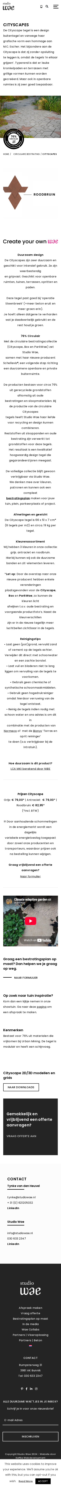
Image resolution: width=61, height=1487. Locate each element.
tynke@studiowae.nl (21, 1197)
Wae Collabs (30, 1329)
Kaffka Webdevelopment (30, 1457)
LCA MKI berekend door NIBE (30, 769)
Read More (26, 1481)
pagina (41, 1007)
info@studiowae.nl (20, 1233)
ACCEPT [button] (43, 1481)
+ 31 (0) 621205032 (20, 1203)
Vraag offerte (30, 1313)
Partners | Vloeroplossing (30, 1335)
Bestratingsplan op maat (30, 1319)
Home (6, 154)
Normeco (10, 731)
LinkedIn (13, 1208)
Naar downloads (21, 1087)
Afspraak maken (30, 1308)
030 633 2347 (16, 1239)
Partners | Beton (30, 1340)
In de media (30, 1324)
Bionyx (37, 731)
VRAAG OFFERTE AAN (21, 1136)
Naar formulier (26, 978)
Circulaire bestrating (26, 154)
